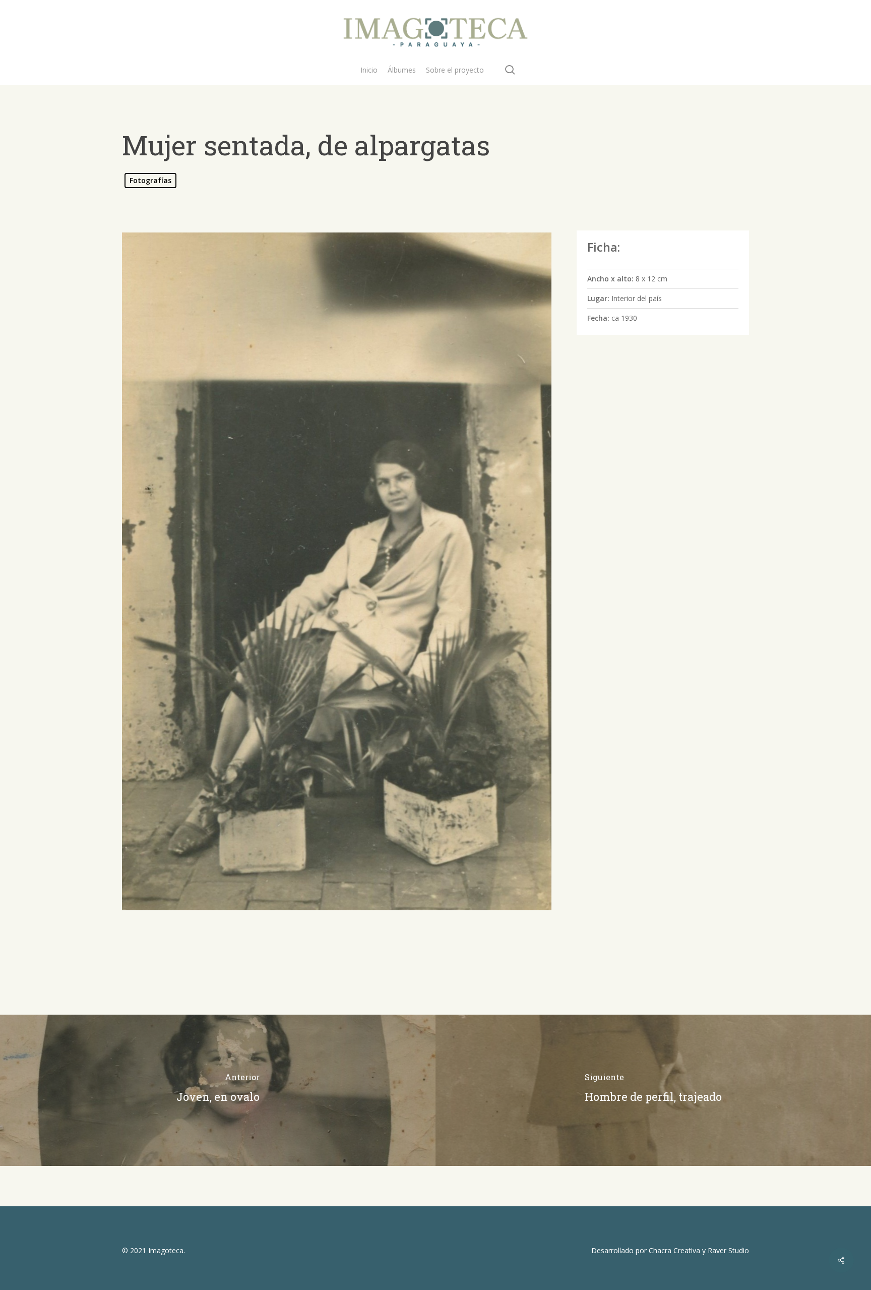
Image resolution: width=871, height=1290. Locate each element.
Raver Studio (728, 1250)
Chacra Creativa (674, 1250)
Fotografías (150, 180)
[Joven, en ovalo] (218, 1090)
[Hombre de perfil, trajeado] (653, 1090)
